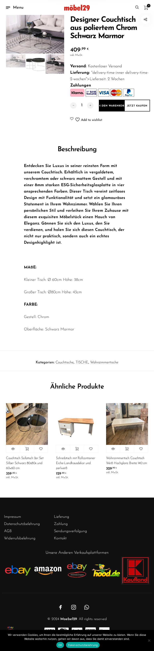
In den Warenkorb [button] (27, 449)
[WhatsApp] (86, 607)
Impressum (12, 517)
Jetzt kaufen (137, 106)
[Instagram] (73, 607)
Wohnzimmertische (104, 362)
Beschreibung (77, 149)
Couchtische (65, 362)
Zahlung (61, 524)
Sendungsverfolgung (70, 531)
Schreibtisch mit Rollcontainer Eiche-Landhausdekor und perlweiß (75, 463)
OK (60, 645)
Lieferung (61, 517)
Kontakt (60, 538)
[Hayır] (149, 640)
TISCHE (82, 362)
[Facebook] (60, 607)
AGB (8, 531)
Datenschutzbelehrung (22, 524)
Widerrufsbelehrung (19, 538)
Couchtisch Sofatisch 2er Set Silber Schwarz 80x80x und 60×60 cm (24, 463)
